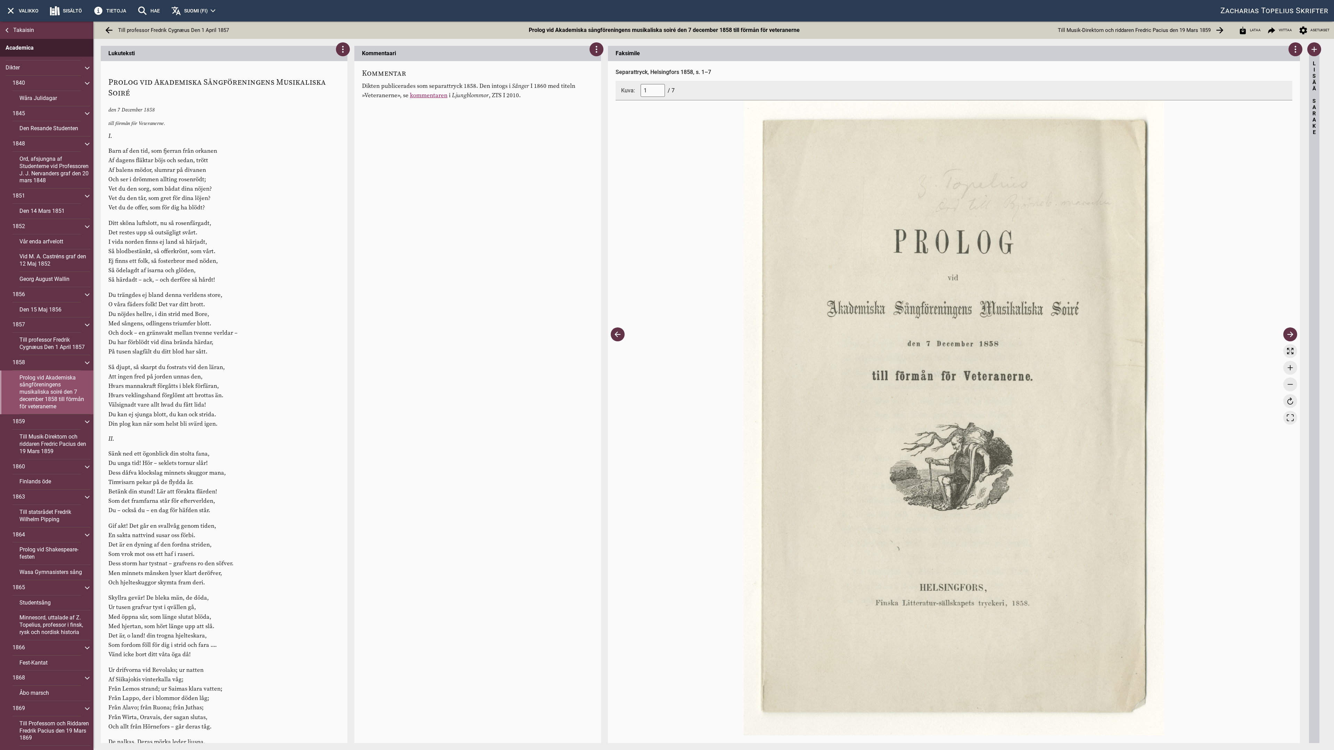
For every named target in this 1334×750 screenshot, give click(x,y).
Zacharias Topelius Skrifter (1274, 10)
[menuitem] (22, 11)
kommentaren (428, 95)
